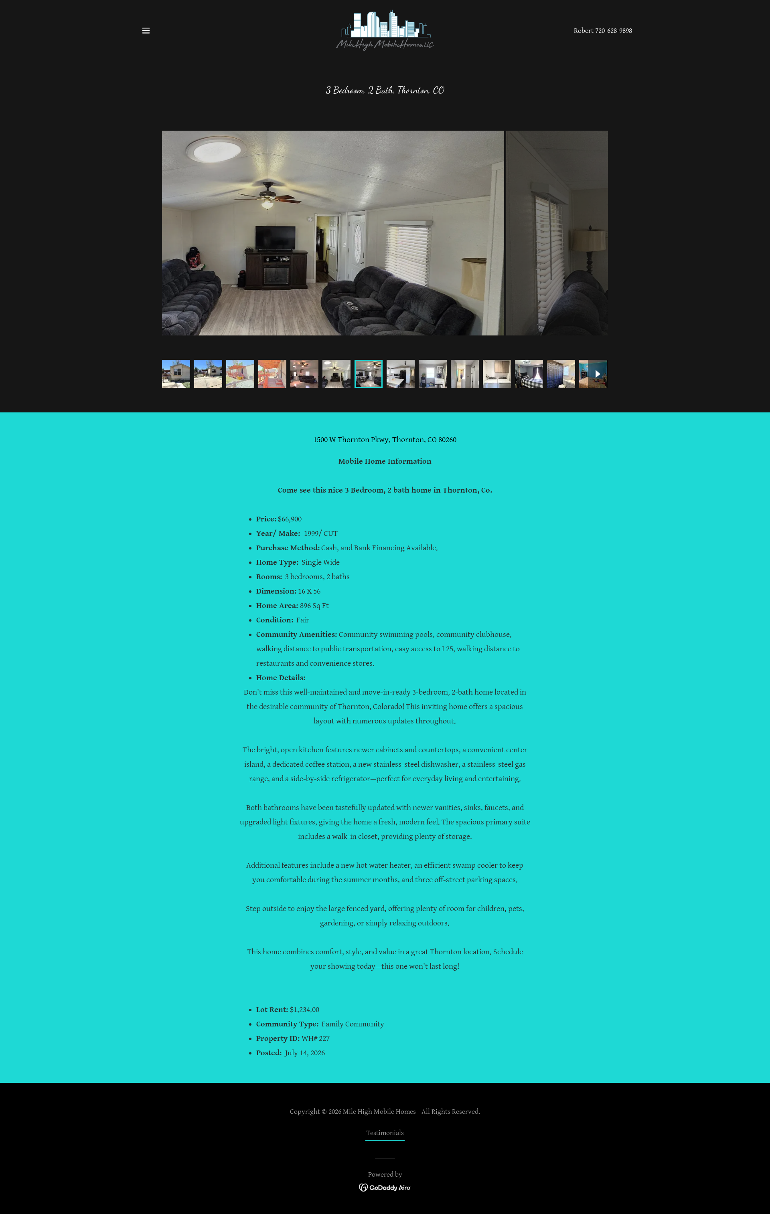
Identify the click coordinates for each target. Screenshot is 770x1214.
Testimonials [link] (385, 1133)
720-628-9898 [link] (613, 30)
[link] (385, 30)
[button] (146, 30)
